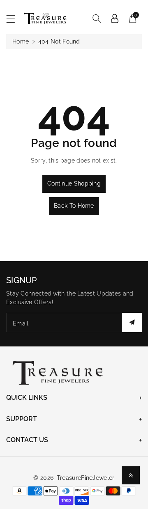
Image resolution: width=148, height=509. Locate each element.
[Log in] (115, 18)
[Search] (97, 18)
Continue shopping (74, 183)
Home (20, 41)
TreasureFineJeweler (86, 478)
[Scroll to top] (131, 475)
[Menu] (14, 19)
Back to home (74, 205)
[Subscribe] (132, 322)
